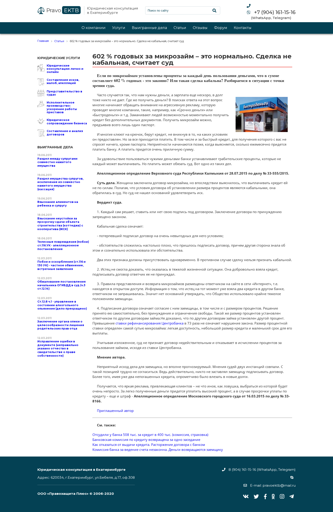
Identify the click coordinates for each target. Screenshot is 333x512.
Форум (220, 28)
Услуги (118, 28)
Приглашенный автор (115, 410)
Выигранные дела (149, 28)
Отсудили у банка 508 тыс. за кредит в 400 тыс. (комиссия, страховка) (150, 434)
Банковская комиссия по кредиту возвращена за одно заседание (146, 439)
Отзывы (200, 28)
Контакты (242, 28)
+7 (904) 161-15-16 (274, 12)
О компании (94, 28)
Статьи (180, 28)
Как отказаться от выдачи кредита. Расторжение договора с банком (148, 444)
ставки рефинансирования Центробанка (149, 323)
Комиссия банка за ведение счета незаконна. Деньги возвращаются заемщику (157, 449)
